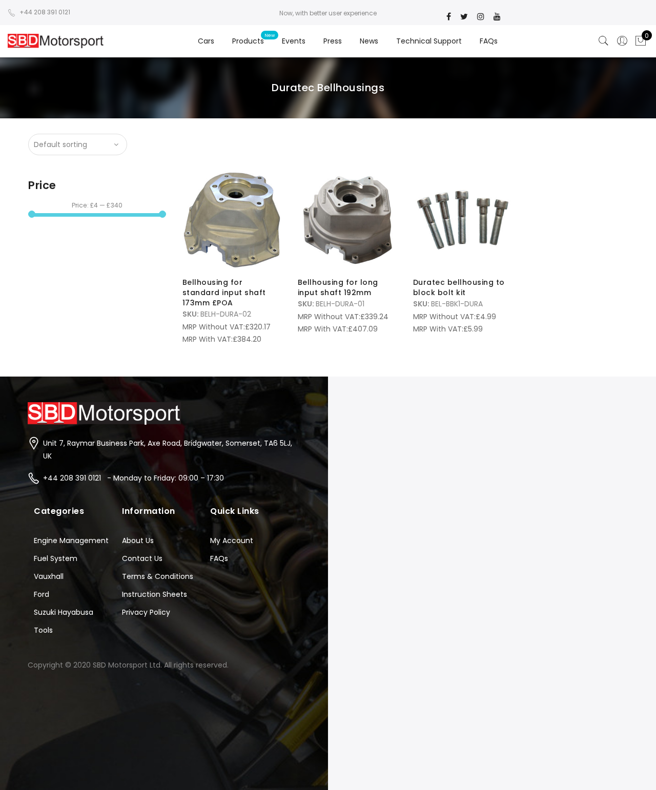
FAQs (489, 41)
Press (332, 41)
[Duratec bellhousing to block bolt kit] (462, 220)
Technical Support (429, 41)
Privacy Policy (146, 612)
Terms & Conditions (157, 576)
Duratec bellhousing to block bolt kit (459, 287)
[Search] (603, 41)
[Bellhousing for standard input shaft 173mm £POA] (231, 220)
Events (293, 41)
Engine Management (71, 540)
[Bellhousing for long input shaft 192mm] (347, 220)
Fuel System (55, 558)
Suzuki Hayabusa (63, 612)
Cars (206, 41)
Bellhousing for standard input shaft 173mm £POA (224, 292)
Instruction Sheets (154, 594)
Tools (43, 630)
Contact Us (142, 558)
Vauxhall (49, 576)
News (369, 41)
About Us (138, 540)
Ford (41, 594)
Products (248, 41)
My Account (231, 540)
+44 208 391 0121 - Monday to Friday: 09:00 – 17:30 (133, 478)
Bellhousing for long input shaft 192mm (338, 287)
